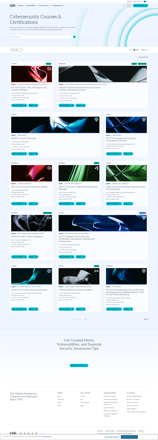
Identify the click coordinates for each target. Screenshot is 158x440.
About (59, 396)
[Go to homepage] (12, 5)
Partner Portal (84, 402)
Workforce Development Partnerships (111, 403)
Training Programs (110, 393)
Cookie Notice (141, 431)
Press (59, 405)
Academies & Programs (111, 399)
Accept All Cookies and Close (129, 437)
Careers (59, 402)
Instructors (60, 399)
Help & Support (85, 393)
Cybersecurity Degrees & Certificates (111, 415)
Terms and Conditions (110, 431)
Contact (82, 396)
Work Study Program (110, 396)
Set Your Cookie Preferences (111, 437)
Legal (82, 405)
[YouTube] (28, 433)
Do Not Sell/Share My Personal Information (126, 431)
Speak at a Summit (132, 405)
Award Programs (132, 409)
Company (60, 393)
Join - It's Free (137, 1)
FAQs (81, 399)
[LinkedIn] (21, 433)
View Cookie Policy (46, 436)
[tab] (20, 5)
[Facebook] (32, 433)
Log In (130, 1)
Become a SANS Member (134, 396)
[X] (25, 433)
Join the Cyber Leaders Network (136, 412)
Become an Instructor (133, 399)
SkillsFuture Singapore (110, 411)
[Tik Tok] (36, 433)
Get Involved (131, 393)
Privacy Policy (100, 431)
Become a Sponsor (132, 402)
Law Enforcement (109, 408)
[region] (79, 437)
